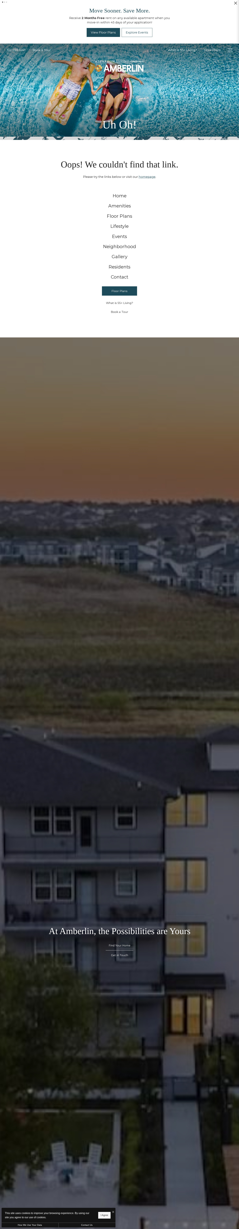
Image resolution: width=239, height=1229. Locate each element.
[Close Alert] (235, 4)
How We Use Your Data (30, 1225)
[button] (2, 2)
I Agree (104, 1215)
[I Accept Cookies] (113, 1212)
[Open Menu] (230, 54)
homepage (147, 181)
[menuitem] (119, 200)
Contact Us (87, 1225)
